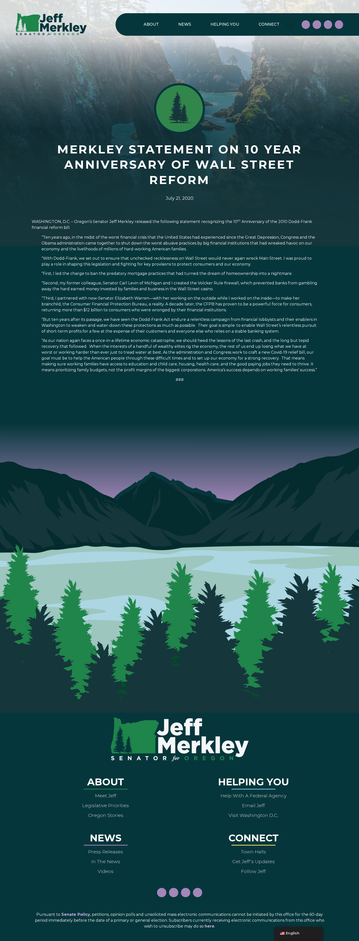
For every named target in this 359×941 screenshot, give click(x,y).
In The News (105, 861)
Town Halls (253, 851)
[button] (290, 25)
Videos (106, 871)
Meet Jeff (105, 795)
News (184, 24)
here (209, 926)
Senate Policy (75, 914)
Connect (269, 24)
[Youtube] (328, 24)
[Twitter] (339, 24)
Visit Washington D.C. (253, 815)
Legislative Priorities (105, 805)
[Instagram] (317, 24)
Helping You (225, 24)
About (151, 24)
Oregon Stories (105, 815)
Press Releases (105, 851)
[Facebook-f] (306, 24)
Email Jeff (253, 805)
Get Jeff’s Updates (253, 861)
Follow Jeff (253, 871)
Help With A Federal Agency (253, 795)
